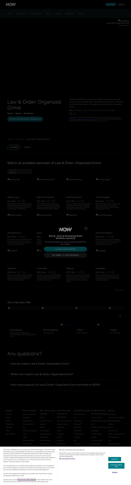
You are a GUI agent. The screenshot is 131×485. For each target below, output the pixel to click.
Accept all (114, 459)
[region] (65, 466)
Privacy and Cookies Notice (26, 479)
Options (114, 472)
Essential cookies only (116, 465)
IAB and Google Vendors (67, 459)
